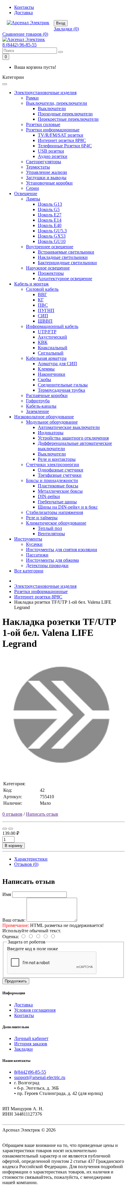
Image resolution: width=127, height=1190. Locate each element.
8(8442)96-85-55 (30, 1072)
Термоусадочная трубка (61, 390)
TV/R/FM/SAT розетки (60, 135)
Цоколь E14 (49, 220)
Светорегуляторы (43, 161)
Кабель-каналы (41, 406)
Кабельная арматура (46, 358)
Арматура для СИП (57, 363)
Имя (6, 894)
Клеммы (46, 368)
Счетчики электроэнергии (52, 464)
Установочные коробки (49, 182)
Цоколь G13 (50, 204)
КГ (41, 299)
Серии (32, 188)
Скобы (44, 379)
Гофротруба (38, 400)
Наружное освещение (48, 267)
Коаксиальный (52, 347)
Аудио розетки (52, 156)
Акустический (52, 336)
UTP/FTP (47, 331)
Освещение (25, 193)
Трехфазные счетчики (60, 475)
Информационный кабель (52, 326)
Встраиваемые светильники (66, 251)
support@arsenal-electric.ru (39, 1077)
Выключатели (52, 108)
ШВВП (45, 321)
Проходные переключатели (65, 113)
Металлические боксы (60, 491)
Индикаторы (51, 432)
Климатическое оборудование (56, 522)
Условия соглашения (35, 1010)
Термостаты (38, 166)
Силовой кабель (42, 289)
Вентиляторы (51, 533)
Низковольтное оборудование (44, 416)
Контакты (24, 7)
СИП (43, 315)
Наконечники (51, 374)
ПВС (43, 305)
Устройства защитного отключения (73, 437)
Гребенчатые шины (57, 501)
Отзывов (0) (26, 864)
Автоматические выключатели (69, 427)
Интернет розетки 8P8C (62, 140)
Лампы (33, 198)
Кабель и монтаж (31, 283)
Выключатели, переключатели (56, 103)
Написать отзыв (42, 814)
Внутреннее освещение (49, 246)
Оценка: (10, 936)
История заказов (30, 1043)
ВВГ (42, 294)
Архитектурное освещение (65, 278)
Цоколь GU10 (52, 241)
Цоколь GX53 (52, 236)
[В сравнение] (10, 829)
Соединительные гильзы (63, 384)
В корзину (13, 845)
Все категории (28, 570)
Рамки (32, 97)
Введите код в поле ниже (32, 948)
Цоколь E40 (49, 225)
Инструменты (28, 538)
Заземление (37, 411)
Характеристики (31, 858)
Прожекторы (51, 273)
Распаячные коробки (47, 395)
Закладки (23, 1049)
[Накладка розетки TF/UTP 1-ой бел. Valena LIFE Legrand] (61, 772)
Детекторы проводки (47, 565)
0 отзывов (12, 814)
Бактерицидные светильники (67, 262)
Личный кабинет (31, 1038)
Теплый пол (50, 528)
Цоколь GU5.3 (52, 230)
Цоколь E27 (49, 214)
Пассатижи (37, 554)
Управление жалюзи (46, 172)
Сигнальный (51, 352)
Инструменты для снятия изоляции (61, 549)
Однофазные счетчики (60, 469)
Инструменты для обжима (52, 560)
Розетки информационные (52, 129)
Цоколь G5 (49, 209)
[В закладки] (4, 829)
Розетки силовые (43, 124)
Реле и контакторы (57, 459)
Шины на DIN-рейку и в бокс (68, 507)
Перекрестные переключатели (68, 119)
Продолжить (16, 981)
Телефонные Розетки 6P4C (65, 145)
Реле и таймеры (42, 517)
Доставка (23, 12)
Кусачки (34, 544)
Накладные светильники (63, 257)
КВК (43, 342)
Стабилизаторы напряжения (54, 512)
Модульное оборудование (52, 422)
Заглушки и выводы (46, 177)
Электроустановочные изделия (45, 92)
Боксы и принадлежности (52, 480)
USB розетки (51, 151)
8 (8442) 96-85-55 (19, 44)
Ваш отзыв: (13, 920)
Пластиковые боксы (58, 485)
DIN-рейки (49, 496)
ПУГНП (46, 310)
